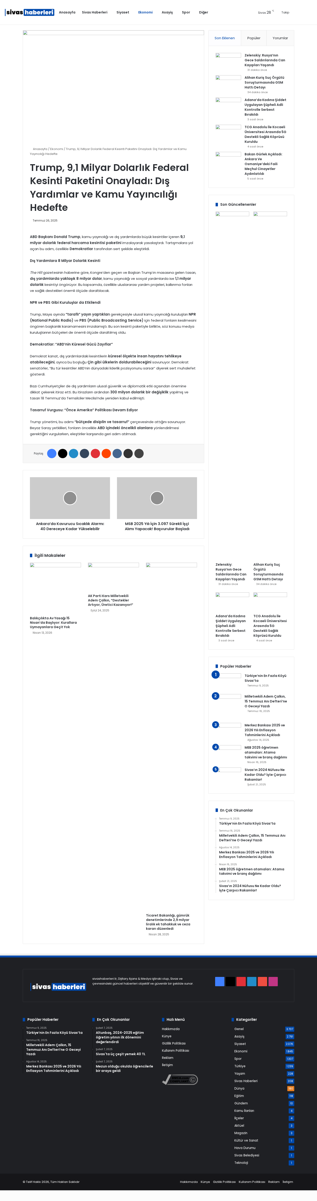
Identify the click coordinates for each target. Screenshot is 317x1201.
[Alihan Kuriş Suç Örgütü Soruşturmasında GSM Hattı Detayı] (228, 84)
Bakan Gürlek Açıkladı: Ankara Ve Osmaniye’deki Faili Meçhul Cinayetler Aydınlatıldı (263, 164)
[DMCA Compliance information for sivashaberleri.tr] (180, 1084)
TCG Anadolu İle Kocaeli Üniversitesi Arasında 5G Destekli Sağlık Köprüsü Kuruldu (265, 134)
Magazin (240, 1133)
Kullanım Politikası (175, 1050)
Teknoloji (241, 1163)
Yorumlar (280, 38)
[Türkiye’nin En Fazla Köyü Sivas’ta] (228, 682)
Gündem (241, 1103)
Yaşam (239, 1073)
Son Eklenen (225, 38)
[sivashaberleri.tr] (29, 12)
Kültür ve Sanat (246, 1140)
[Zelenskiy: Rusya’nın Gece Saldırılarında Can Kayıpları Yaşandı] (228, 61)
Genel (239, 1029)
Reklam (167, 1058)
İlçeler (239, 1118)
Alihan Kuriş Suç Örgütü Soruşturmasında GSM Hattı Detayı (264, 82)
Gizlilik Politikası (174, 1043)
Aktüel (239, 1125)
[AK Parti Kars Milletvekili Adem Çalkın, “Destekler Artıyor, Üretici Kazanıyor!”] (113, 577)
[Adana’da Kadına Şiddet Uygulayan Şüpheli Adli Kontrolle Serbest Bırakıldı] (228, 106)
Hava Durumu (245, 1148)
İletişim (167, 1065)
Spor (186, 12)
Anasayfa (67, 12)
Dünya (239, 1088)
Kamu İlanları (244, 1111)
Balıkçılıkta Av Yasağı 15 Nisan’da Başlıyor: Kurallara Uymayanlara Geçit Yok (53, 622)
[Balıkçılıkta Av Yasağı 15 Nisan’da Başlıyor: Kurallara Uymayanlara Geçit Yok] (55, 588)
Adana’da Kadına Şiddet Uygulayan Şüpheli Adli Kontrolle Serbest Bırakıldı (265, 107)
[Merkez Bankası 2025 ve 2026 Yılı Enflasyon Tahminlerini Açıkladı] (228, 731)
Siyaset (122, 12)
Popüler (253, 38)
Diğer (203, 12)
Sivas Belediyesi (246, 1155)
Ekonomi (145, 12)
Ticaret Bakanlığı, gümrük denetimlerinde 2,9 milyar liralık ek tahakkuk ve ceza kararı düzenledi (168, 922)
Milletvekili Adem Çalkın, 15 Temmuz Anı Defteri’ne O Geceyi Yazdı (266, 701)
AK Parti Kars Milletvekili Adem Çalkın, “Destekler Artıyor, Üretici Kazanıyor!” (110, 600)
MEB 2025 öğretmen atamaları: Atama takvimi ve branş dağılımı (266, 752)
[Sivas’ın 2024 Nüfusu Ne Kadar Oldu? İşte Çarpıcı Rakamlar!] (228, 776)
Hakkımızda (171, 1029)
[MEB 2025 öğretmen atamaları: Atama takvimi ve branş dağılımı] (228, 754)
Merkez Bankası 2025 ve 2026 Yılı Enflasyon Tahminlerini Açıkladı (265, 730)
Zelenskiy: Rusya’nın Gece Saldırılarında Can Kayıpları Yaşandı (265, 60)
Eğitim (239, 1096)
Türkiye (240, 1066)
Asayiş (167, 12)
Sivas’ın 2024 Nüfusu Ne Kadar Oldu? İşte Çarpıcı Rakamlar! (265, 774)
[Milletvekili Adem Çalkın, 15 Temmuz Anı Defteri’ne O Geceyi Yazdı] (228, 707)
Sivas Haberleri (94, 12)
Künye (166, 1036)
